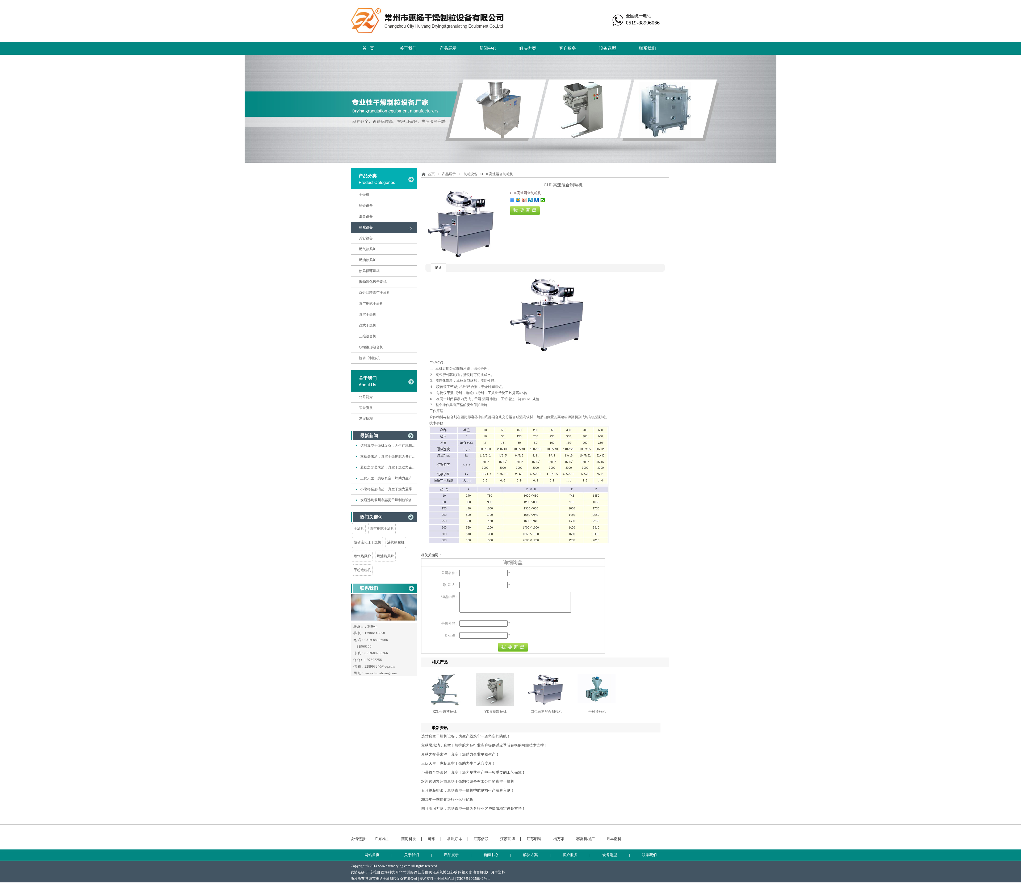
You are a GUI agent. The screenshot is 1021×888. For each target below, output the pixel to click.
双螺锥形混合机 (371, 347)
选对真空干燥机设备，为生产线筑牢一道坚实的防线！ (465, 736)
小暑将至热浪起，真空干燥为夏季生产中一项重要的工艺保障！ (473, 772)
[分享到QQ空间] (518, 200)
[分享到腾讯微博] (530, 200)
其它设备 (366, 238)
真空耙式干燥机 (371, 303)
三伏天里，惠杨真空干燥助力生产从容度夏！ (458, 763)
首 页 (368, 48)
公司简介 (366, 397)
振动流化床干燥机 (373, 282)
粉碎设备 (366, 205)
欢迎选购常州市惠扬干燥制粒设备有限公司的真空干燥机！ (469, 782)
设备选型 (607, 48)
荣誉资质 (366, 408)
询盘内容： (450, 597)
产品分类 (368, 175)
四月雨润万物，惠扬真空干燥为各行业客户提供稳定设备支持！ (473, 809)
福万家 (558, 839)
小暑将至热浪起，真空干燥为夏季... (387, 489)
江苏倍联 (481, 839)
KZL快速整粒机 (445, 712)
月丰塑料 (613, 839)
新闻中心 (487, 48)
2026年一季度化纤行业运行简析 (447, 800)
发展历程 (366, 419)
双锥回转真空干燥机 (374, 293)
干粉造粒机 (362, 570)
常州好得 (454, 839)
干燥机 (364, 194)
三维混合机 (367, 336)
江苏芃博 (507, 839)
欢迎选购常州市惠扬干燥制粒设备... (387, 500)
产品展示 (448, 48)
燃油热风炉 (367, 260)
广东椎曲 (382, 839)
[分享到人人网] (536, 200)
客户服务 (567, 48)
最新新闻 (369, 435)
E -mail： (452, 635)
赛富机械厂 (585, 839)
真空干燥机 (367, 314)
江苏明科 (534, 839)
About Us (367, 385)
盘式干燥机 (367, 325)
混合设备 (366, 216)
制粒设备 (366, 227)
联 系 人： (451, 585)
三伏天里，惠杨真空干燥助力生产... (387, 478)
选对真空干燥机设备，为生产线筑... (387, 445)
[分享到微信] (543, 200)
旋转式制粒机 (369, 358)
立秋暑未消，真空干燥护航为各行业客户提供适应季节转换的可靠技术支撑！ (484, 745)
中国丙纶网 (445, 879)
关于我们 (408, 48)
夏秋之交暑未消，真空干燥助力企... (387, 467)
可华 (431, 839)
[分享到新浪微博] (524, 200)
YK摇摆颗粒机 (495, 712)
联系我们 (647, 48)
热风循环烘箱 (369, 271)
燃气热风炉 (367, 249)
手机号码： (450, 623)
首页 (431, 174)
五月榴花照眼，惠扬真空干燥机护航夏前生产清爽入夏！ (467, 791)
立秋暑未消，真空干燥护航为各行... (387, 456)
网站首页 (372, 855)
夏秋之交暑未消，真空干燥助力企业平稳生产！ (460, 754)
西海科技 (408, 839)
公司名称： (450, 573)
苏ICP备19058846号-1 (473, 879)
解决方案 (527, 48)
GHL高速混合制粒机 (546, 712)
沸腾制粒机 (395, 542)
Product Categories (377, 182)
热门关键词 (371, 517)
